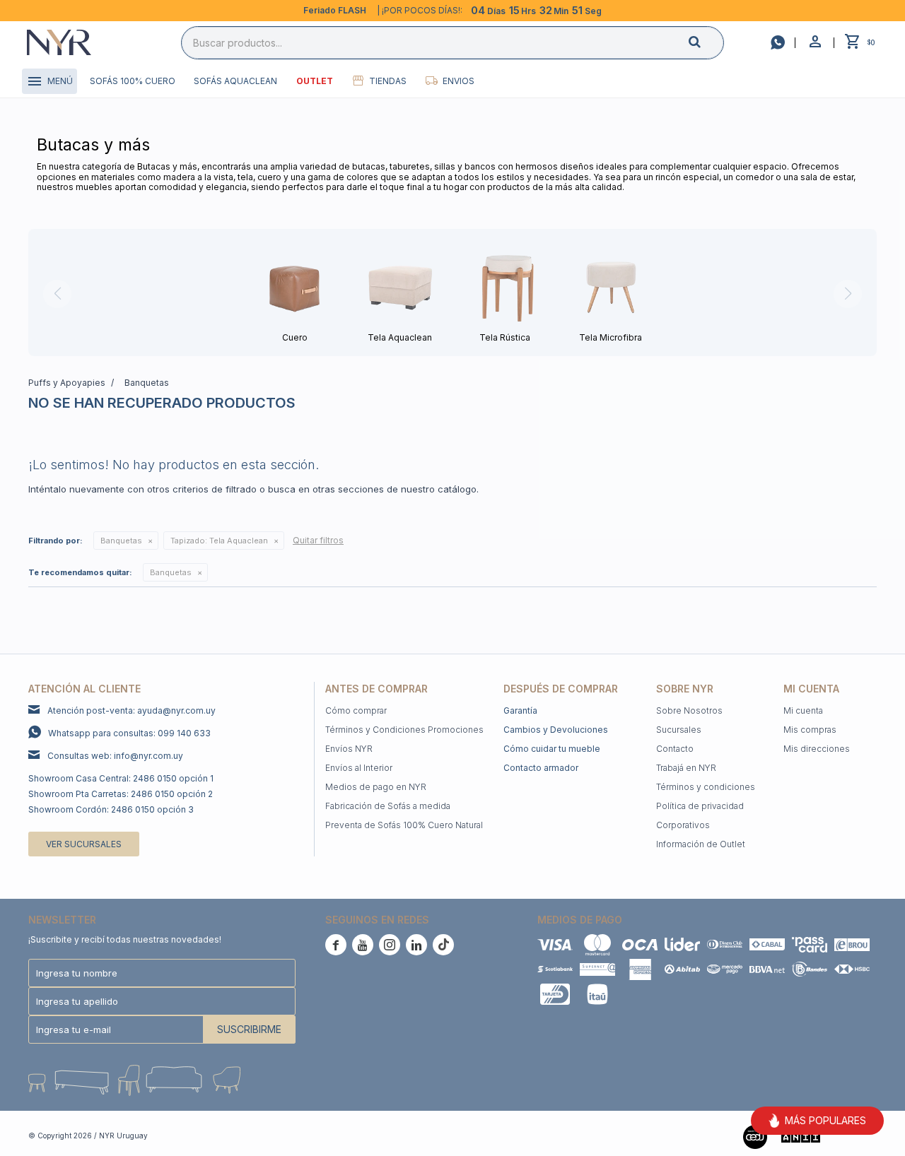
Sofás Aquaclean (235, 81)
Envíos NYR (349, 748)
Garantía (520, 710)
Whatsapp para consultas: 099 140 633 (129, 733)
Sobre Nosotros (689, 710)
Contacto (675, 748)
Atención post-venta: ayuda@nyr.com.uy (131, 710)
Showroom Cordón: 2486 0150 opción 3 (111, 809)
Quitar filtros (318, 540)
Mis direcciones (816, 748)
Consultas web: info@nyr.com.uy (115, 755)
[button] (706, 42)
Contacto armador (540, 767)
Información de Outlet (700, 844)
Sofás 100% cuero (132, 81)
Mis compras (809, 729)
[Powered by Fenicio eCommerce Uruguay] (855, 1135)
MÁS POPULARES (825, 1120)
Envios (458, 81)
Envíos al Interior (358, 767)
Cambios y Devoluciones (555, 729)
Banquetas (121, 540)
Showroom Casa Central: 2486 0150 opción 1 (121, 778)
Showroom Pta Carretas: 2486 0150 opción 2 (120, 794)
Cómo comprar (356, 710)
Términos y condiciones (705, 787)
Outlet (314, 81)
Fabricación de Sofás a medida (387, 806)
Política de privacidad (700, 806)
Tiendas (388, 81)
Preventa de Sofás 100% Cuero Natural (404, 825)
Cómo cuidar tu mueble (551, 748)
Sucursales (678, 729)
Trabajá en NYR (686, 767)
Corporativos (683, 825)
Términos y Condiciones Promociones (404, 729)
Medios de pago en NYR (375, 787)
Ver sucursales (84, 844)
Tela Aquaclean (219, 540)
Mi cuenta (803, 710)
